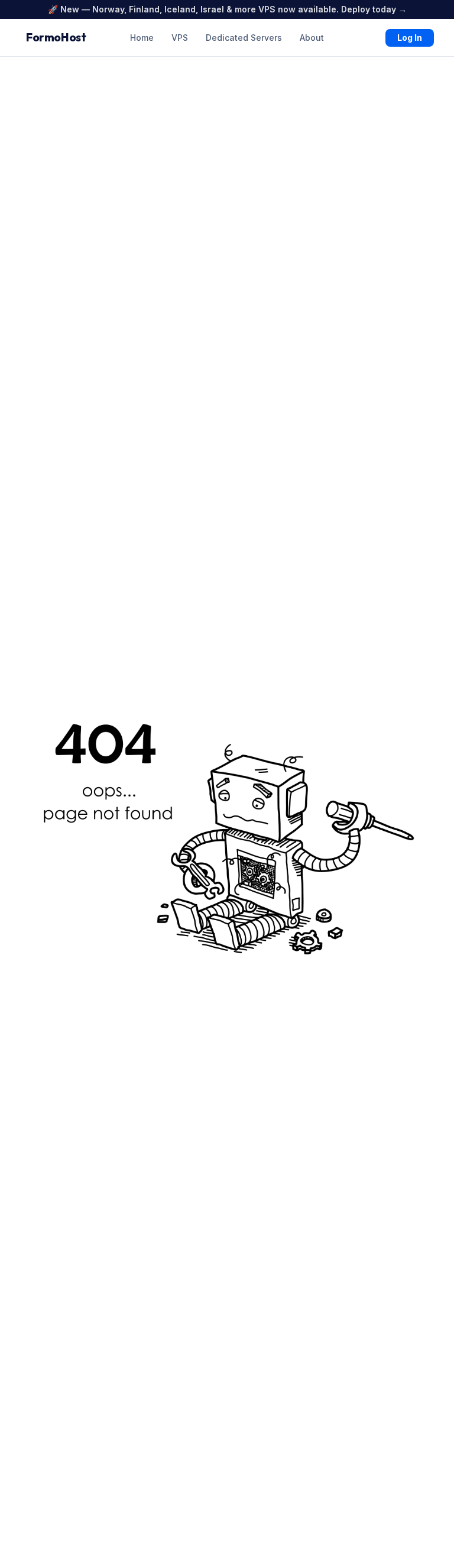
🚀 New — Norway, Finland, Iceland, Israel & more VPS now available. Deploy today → (227, 9)
